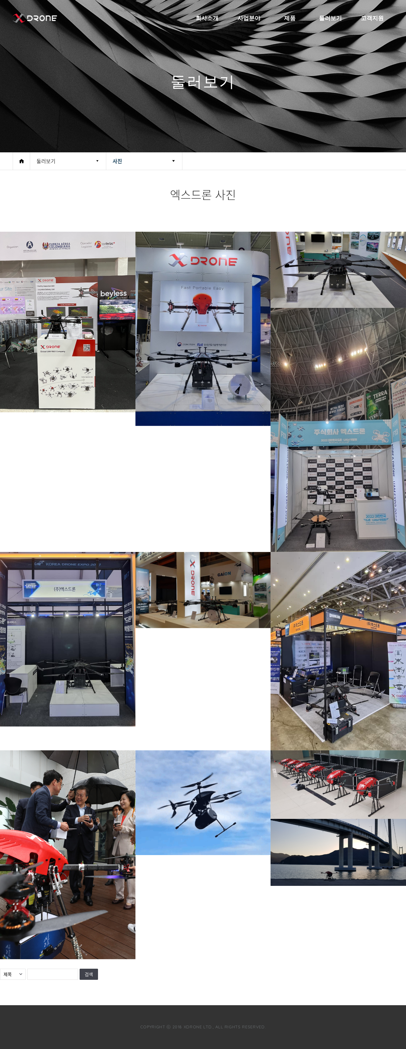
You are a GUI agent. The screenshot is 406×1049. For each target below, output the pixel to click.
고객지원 (372, 18)
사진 (117, 161)
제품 (290, 18)
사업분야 (249, 18)
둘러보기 (330, 18)
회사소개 (207, 18)
